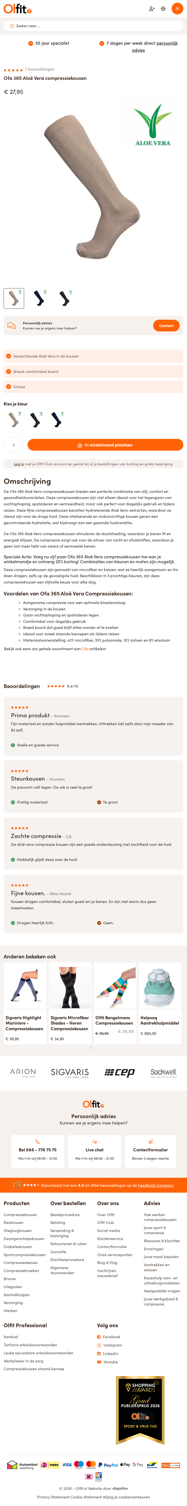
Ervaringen (153, 1248)
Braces (10, 1278)
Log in (19, 463)
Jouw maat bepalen (161, 1256)
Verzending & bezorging (62, 1233)
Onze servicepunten (114, 1254)
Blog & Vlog (107, 1262)
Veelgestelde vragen (162, 1290)
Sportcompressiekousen (25, 1254)
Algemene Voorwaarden (62, 1270)
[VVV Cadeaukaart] (98, 1477)
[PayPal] (108, 1464)
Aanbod (11, 1336)
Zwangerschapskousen (24, 1238)
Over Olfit (105, 1214)
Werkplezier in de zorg (23, 1360)
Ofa (85, 648)
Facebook (111, 1336)
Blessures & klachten (162, 1240)
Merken (10, 1310)
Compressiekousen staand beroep (34, 1368)
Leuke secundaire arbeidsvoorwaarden (38, 1352)
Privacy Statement (53, 1496)
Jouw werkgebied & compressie (161, 1301)
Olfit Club (105, 1222)
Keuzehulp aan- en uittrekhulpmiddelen (162, 1280)
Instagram (112, 1345)
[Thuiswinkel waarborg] (22, 1464)
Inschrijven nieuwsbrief (107, 1273)
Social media (108, 1230)
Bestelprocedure (65, 1214)
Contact (166, 325)
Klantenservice (110, 1238)
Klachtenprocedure (67, 1259)
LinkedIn (110, 1353)
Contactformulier (112, 1246)
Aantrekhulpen (17, 1294)
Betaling (57, 1222)
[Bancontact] (152, 1464)
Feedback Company (156, 1185)
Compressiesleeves (20, 1262)
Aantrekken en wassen (156, 1267)
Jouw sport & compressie (155, 1230)
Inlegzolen (13, 1286)
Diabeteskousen (18, 1246)
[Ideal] (49, 1464)
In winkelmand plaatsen (108, 445)
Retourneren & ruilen (68, 1243)
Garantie (58, 1251)
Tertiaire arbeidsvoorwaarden (30, 1344)
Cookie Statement (86, 1496)
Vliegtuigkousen (18, 1230)
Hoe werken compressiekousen (160, 1217)
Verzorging (13, 1302)
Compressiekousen (20, 1214)
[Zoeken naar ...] (12, 25)
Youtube (110, 1361)
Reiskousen (13, 1222)
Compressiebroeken (21, 1270)
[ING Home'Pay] (170, 1464)
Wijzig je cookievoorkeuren (126, 1496)
